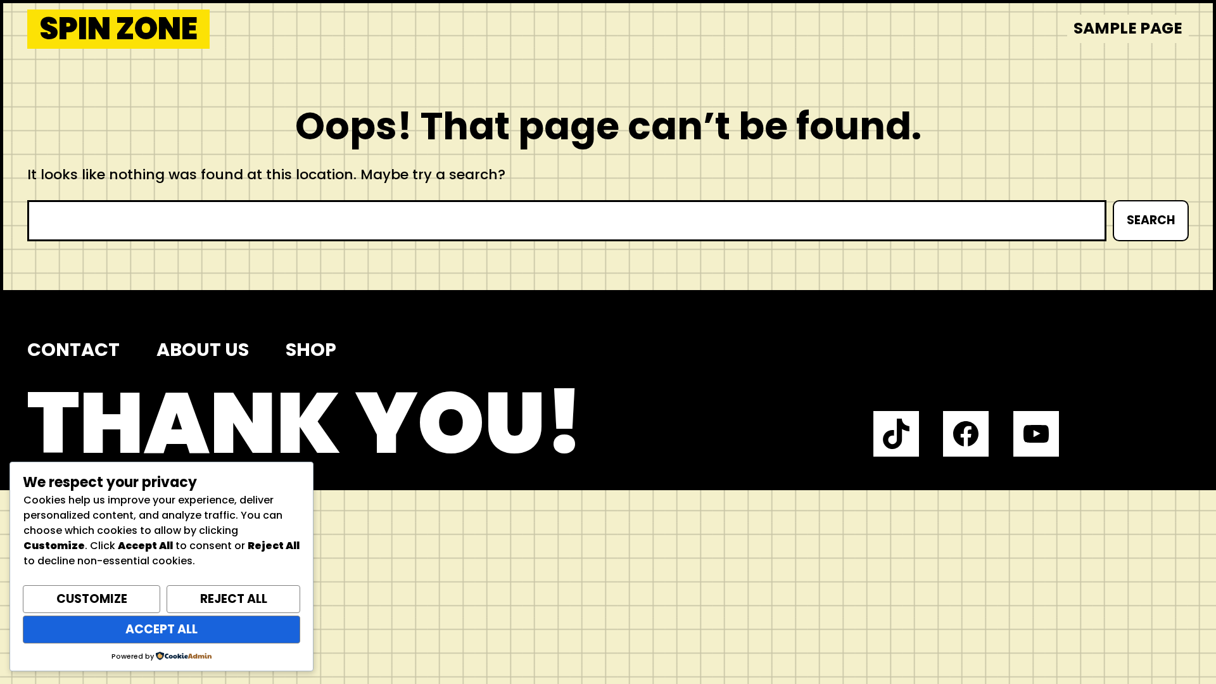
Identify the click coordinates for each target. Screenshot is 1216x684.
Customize (91, 598)
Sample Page (1128, 28)
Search (1151, 220)
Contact (73, 349)
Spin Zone (119, 29)
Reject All (233, 598)
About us (202, 349)
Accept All (161, 629)
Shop (311, 349)
